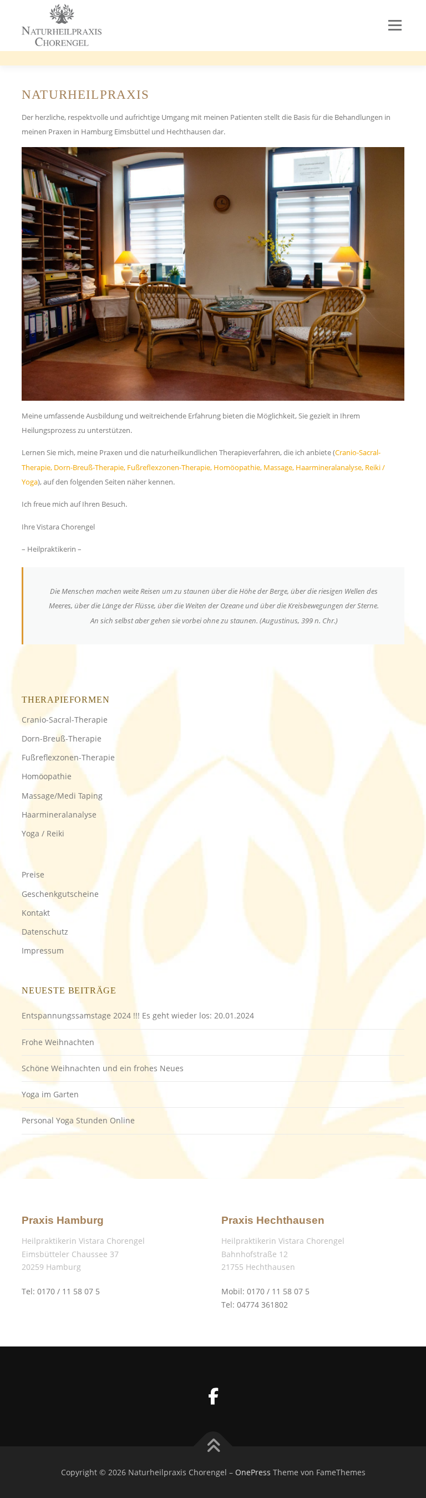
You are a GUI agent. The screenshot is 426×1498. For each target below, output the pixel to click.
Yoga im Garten (50, 1094)
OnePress (253, 1472)
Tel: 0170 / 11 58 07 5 (61, 1291)
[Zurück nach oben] (213, 1446)
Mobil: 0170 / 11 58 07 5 (265, 1291)
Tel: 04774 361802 (254, 1304)
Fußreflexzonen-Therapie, (169, 467)
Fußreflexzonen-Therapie (68, 757)
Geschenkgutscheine (60, 894)
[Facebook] (213, 1396)
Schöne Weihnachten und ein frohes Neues (103, 1068)
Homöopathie (47, 776)
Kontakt (36, 912)
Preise (33, 874)
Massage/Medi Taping (62, 795)
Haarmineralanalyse (59, 814)
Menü (394, 25)
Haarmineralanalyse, (329, 467)
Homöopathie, (238, 467)
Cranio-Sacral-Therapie (65, 719)
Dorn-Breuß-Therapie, (89, 467)
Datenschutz (45, 931)
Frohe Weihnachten (58, 1042)
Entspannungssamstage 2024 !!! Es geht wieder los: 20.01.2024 (138, 1015)
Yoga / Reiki (43, 833)
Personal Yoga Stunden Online (78, 1120)
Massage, (278, 467)
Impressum (43, 950)
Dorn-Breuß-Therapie (62, 738)
